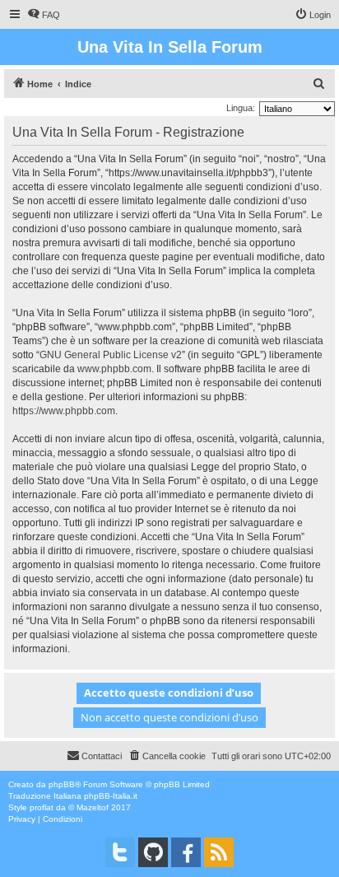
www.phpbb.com (114, 369)
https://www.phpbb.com (63, 411)
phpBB (62, 784)
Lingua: (240, 108)
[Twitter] (120, 852)
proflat (41, 807)
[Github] (153, 852)
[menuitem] (43, 15)
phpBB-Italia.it (110, 795)
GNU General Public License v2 (110, 355)
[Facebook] (186, 852)
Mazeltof (93, 807)
